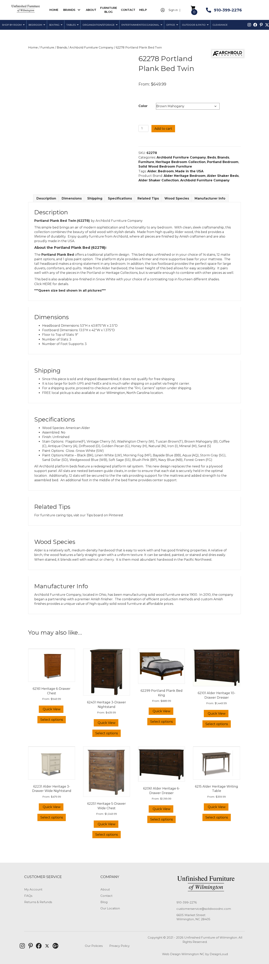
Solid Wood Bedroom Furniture (165, 166)
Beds (211, 157)
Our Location (110, 908)
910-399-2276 (186, 902)
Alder (152, 171)
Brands (62, 47)
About (105, 889)
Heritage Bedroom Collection (181, 162)
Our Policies (94, 946)
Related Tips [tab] (148, 198)
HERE (47, 284)
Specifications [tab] (120, 198)
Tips (89, 515)
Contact (106, 896)
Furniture (47, 47)
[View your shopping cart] (193, 7)
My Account (33, 889)
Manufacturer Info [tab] (210, 198)
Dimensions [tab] (72, 198)
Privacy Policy (119, 946)
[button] (79, 10)
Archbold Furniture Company (91, 47)
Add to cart (163, 129)
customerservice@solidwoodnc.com (203, 909)
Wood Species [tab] (176, 198)
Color (142, 106)
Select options (51, 720)
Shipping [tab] (94, 198)
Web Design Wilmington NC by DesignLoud (195, 954)
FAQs (28, 896)
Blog (104, 902)
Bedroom (166, 171)
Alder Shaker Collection (158, 180)
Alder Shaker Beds (223, 176)
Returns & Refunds (38, 902)
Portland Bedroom (222, 162)
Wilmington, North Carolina (127, 393)
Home (33, 47)
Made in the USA (189, 171)
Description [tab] (46, 198)
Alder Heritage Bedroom (185, 176)
